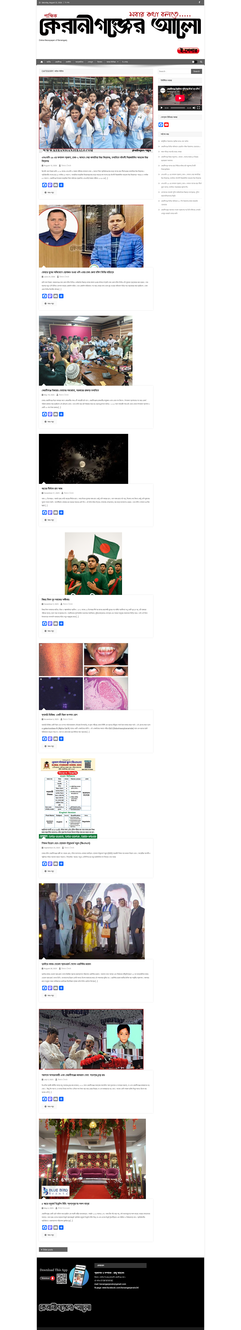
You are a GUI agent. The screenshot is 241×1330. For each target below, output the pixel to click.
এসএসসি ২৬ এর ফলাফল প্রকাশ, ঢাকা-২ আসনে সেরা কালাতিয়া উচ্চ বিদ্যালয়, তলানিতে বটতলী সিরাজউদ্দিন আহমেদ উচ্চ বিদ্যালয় (181, 176)
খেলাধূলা (90, 62)
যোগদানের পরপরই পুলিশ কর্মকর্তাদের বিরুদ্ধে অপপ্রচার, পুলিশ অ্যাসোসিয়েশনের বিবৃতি (180, 194)
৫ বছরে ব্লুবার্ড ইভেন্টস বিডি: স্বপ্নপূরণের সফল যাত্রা (65, 1203)
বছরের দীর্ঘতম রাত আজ (52, 488)
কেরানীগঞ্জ (58, 62)
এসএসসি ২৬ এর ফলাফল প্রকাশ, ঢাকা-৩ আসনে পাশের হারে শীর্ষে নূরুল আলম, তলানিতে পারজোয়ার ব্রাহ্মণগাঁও (181, 185)
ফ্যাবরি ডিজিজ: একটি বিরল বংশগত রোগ (59, 714)
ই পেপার (67, 2)
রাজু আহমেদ (119, 1272)
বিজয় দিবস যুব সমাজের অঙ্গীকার (55, 599)
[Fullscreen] (198, 107)
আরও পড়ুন (51, 192)
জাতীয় (49, 62)
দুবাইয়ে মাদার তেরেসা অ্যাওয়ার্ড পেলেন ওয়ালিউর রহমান (66, 964)
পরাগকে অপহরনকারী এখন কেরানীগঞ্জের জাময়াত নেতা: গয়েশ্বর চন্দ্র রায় (73, 1075)
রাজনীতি (68, 62)
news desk (66, 165)
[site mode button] (194, 61)
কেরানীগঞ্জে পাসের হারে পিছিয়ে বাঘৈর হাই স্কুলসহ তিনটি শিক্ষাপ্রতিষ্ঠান (178, 167)
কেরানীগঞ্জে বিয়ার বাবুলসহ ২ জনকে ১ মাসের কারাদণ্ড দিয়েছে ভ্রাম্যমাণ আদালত (179, 159)
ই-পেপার (125, 62)
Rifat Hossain (64, 1208)
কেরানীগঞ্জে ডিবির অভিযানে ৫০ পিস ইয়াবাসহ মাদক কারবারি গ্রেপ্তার (179, 203)
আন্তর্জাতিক (79, 62)
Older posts (48, 1250)
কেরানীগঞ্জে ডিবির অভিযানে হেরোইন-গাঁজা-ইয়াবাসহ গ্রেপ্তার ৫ (180, 146)
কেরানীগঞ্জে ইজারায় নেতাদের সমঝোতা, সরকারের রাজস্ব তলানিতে (70, 390)
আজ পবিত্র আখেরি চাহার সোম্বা (171, 152)
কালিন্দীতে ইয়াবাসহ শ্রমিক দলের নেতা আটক (174, 141)
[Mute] (194, 107)
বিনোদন (99, 62)
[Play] (161, 107)
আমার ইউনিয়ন (111, 62)
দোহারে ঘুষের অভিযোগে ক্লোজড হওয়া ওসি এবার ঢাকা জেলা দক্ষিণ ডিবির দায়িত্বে (78, 272)
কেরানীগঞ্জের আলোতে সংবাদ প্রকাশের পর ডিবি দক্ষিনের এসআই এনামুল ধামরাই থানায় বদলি (180, 211)
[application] (180, 98)
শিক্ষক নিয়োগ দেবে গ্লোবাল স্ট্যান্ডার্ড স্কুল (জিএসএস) (66, 843)
